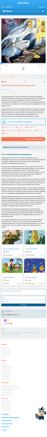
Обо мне (43, 7)
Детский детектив (7, 367)
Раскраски (5, 414)
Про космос (5, 403)
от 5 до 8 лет (5, 352)
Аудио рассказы (7, 392)
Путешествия (6, 374)
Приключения (6, 370)
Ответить (2, 316)
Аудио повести (6, 394)
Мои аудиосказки (8, 7)
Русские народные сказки (10, 385)
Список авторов (7, 423)
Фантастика (5, 365)
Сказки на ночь (6, 406)
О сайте (4, 430)
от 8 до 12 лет (6, 354)
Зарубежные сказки (8, 390)
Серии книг (5, 427)
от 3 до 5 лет (5, 349)
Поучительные (6, 408)
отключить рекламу (42, 17)
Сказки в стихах (7, 372)
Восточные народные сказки (11, 388)
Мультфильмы (6, 420)
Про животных (6, 401)
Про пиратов (6, 410)
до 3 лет (4, 347)
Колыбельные (6, 378)
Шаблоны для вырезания (10, 417)
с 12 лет (4, 356)
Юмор (3, 363)
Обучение (5, 376)
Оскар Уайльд (5, 90)
